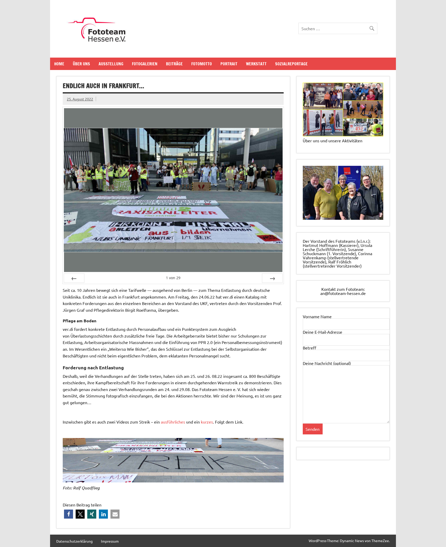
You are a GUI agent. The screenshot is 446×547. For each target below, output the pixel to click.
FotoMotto (201, 64)
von (173, 277)
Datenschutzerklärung (74, 541)
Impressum (110, 541)
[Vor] (272, 278)
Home (59, 64)
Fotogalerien (144, 64)
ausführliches (173, 421)
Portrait (228, 64)
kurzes (207, 421)
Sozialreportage (291, 64)
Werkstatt (256, 64)
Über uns (81, 64)
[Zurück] (74, 278)
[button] (68, 514)
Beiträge (174, 64)
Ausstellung (111, 64)
